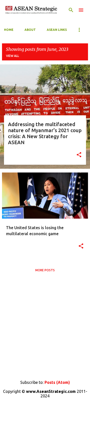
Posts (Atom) (57, 382)
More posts (45, 270)
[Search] (71, 10)
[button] (79, 155)
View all (12, 55)
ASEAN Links (57, 29)
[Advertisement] (45, 325)
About (30, 29)
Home (9, 29)
